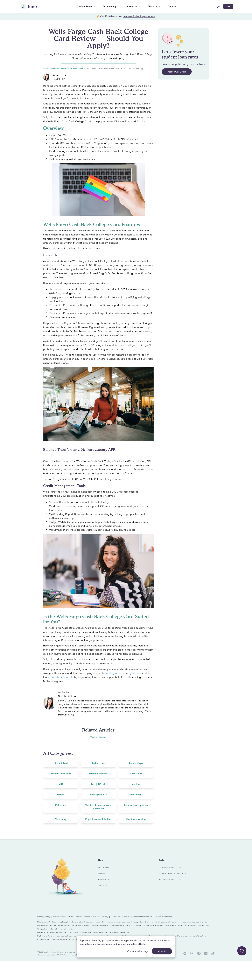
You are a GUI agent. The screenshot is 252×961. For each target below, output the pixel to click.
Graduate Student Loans (170, 867)
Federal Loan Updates (136, 805)
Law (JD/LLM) (98, 784)
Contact (172, 6)
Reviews (101, 873)
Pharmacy (135, 794)
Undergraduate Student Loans (172, 873)
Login (217, 6)
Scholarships (136, 763)
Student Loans (84, 6)
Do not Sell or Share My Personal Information (131, 916)
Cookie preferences (163, 916)
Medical (136, 784)
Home (45, 68)
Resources (131, 6)
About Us (152, 6)
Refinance (60, 805)
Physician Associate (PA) (98, 819)
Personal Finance (98, 773)
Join (228, 6)
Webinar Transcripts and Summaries (98, 807)
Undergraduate (98, 794)
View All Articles (98, 737)
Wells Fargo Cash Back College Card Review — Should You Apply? (116, 68)
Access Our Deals (177, 71)
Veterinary (60, 819)
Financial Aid (61, 763)
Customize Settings (137, 951)
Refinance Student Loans (170, 879)
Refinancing (109, 6)
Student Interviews (61, 773)
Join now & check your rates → (139, 16)
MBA (60, 784)
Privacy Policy (43, 916)
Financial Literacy (59, 68)
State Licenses (59, 916)
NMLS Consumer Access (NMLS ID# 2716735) (88, 916)
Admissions (136, 773)
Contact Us (103, 885)
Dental (60, 794)
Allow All (162, 951)
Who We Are (103, 867)
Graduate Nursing (136, 819)
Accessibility (103, 879)
